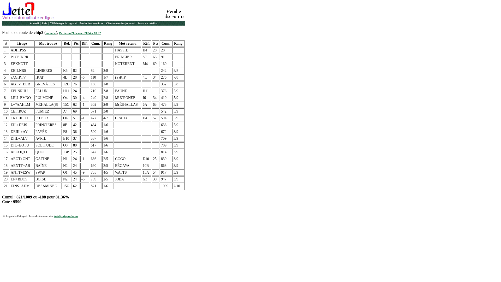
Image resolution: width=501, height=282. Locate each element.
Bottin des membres (91, 23)
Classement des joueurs (120, 23)
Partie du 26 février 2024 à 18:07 (80, 33)
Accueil (34, 23)
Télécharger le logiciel (63, 23)
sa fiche (51, 33)
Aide (44, 23)
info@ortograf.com (66, 216)
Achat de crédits (147, 23)
